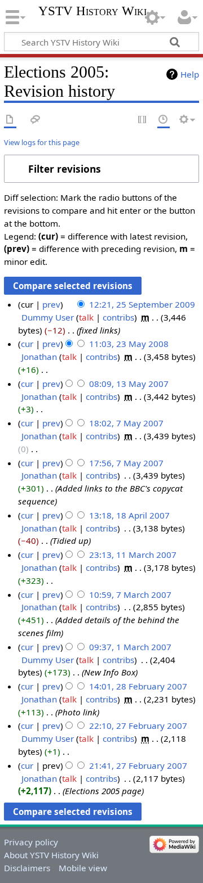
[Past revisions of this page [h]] (163, 120)
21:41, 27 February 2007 (138, 765)
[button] (101, 169)
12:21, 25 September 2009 (142, 304)
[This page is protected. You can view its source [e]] (142, 120)
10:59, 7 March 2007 (130, 594)
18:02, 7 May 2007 (126, 423)
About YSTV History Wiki (51, 855)
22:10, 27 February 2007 (138, 725)
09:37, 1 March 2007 (130, 646)
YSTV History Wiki (92, 11)
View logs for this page (42, 142)
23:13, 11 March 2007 (132, 554)
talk (86, 317)
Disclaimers (27, 867)
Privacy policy (31, 842)
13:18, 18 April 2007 (129, 515)
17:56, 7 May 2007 (126, 462)
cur (27, 343)
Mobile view (83, 867)
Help (189, 74)
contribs (118, 317)
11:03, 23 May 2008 (129, 343)
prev (51, 304)
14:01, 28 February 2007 (138, 686)
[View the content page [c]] (10, 120)
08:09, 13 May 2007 (129, 383)
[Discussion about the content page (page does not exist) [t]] (35, 120)
